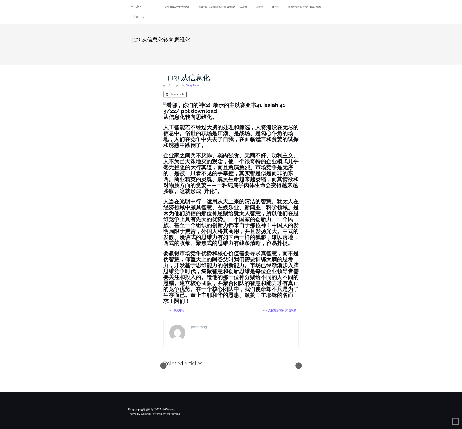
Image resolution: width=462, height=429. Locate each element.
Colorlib (146, 413)
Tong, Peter (192, 85)
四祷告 (275, 6)
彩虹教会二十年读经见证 (177, 6)
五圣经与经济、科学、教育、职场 (304, 6)
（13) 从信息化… (188, 77)
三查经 (259, 6)
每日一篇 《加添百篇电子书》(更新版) (217, 6)
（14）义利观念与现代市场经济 (278, 310)
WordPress (173, 413)
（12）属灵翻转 (175, 310)
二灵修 (243, 6)
